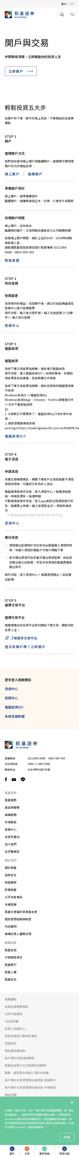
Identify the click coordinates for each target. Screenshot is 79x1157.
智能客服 (12, 260)
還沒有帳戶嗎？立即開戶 (25, 646)
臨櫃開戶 (35, 173)
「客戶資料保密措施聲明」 (48, 1110)
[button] (63, 3)
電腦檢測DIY (15, 436)
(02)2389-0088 (36, 758)
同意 (67, 1137)
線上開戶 (12, 173)
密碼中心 (12, 325)
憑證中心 (12, 523)
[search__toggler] (62, 15)
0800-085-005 (56, 758)
